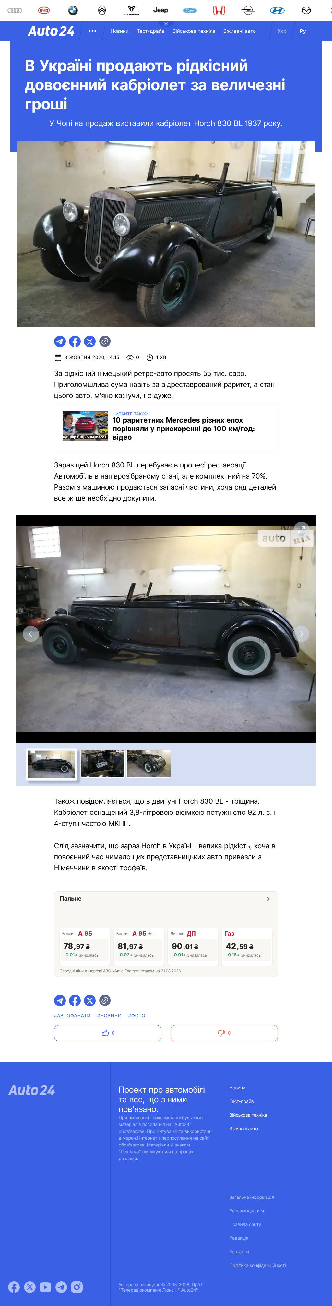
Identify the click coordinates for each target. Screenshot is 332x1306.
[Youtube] (45, 1287)
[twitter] (90, 341)
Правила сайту (245, 1224)
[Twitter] (30, 1287)
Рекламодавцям (247, 1211)
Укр (282, 31)
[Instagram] (77, 1287)
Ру (303, 31)
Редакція (239, 1238)
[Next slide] (301, 634)
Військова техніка (193, 31)
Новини (120, 31)
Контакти (239, 1252)
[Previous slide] (31, 634)
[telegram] (60, 341)
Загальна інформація (252, 1197)
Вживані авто (239, 31)
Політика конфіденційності (258, 1265)
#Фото (137, 1015)
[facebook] (75, 341)
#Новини (109, 1015)
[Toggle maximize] (301, 530)
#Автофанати (72, 1015)
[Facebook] (14, 1287)
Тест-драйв (150, 31)
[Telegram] (61, 1287)
